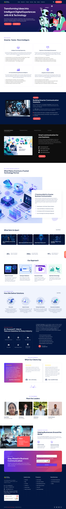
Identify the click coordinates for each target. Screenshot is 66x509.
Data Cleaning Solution (40, 485)
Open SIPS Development (55, 481)
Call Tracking (39, 479)
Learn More (59, 292)
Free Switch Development (55, 479)
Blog (35, 1)
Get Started (59, 1)
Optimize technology (55, 444)
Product (27, 1)
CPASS (52, 483)
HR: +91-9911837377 (9, 485)
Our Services (42, 156)
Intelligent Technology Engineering (18, 50)
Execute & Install (38, 275)
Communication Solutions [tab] (8, 130)
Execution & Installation (55, 307)
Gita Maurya (21, 417)
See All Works (58, 229)
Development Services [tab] (23, 130)
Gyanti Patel (6, 417)
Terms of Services (28, 489)
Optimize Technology (54, 275)
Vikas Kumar (36, 417)
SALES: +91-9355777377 (9, 487)
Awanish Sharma (51, 417)
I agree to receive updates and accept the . (46, 458)
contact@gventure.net (9, 489)
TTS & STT (38, 487)
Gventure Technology (10, 507)
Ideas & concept (40, 444)
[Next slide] (34, 386)
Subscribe (47, 464)
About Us (22, 1)
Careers (38, 1)
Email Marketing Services (41, 483)
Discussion (11, 307)
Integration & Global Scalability (48, 72)
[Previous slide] (31, 386)
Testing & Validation (24, 275)
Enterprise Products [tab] (37, 130)
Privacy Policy (51, 458)
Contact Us (43, 1)
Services (31, 1)
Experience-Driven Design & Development (47, 50)
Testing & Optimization (40, 307)
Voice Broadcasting (40, 489)
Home (19, 1)
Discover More (36, 118)
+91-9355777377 (44, 346)
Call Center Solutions (40, 481)
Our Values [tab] (49, 130)
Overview (26, 479)
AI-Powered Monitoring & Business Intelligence (18, 72)
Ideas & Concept (9, 275)
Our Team (26, 483)
